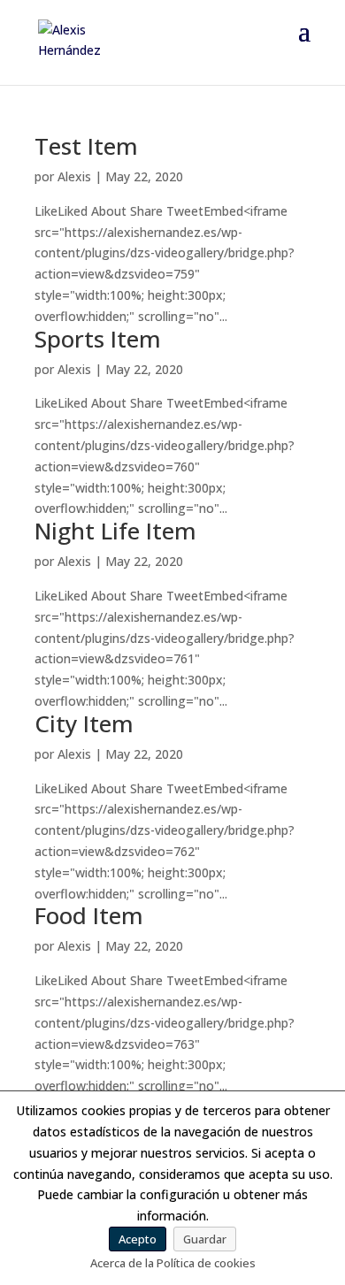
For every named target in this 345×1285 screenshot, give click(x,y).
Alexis (74, 176)
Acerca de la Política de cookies (173, 1263)
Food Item (88, 915)
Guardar (204, 1239)
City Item (84, 723)
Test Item (86, 146)
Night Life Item (115, 531)
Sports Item (97, 339)
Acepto (138, 1239)
